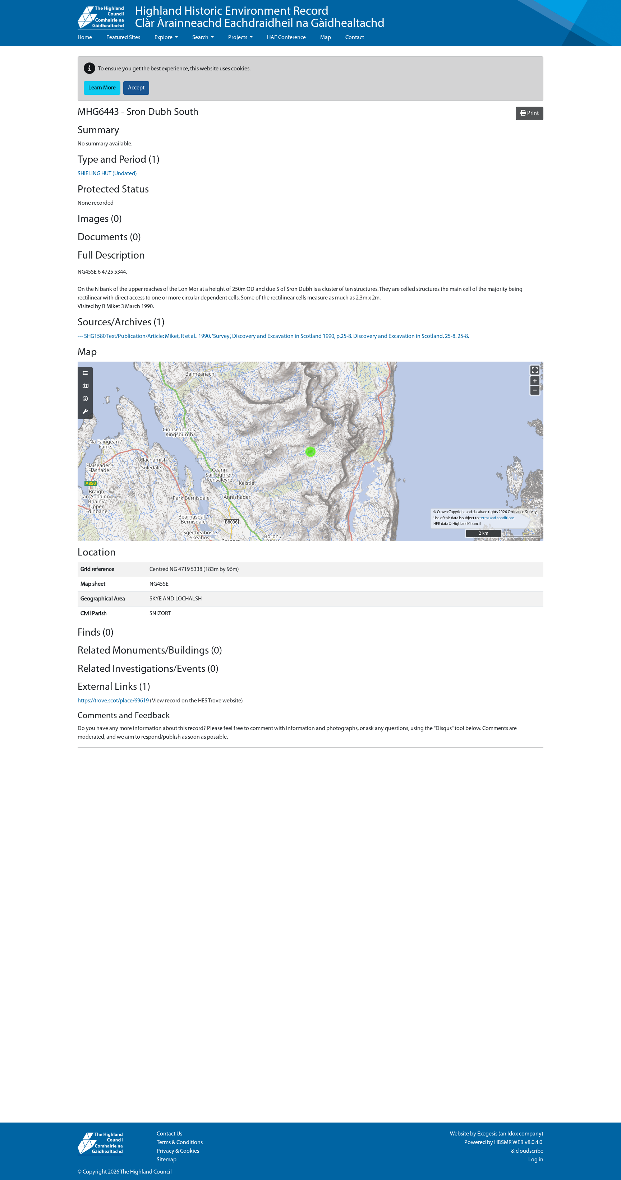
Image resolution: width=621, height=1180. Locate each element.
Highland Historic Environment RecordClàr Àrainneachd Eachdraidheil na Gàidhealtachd (260, 18)
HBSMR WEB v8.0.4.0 (518, 1143)
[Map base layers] (85, 386)
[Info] (85, 399)
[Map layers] (85, 373)
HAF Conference (286, 38)
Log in (535, 1160)
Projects (238, 38)
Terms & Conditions (180, 1143)
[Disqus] (310, 843)
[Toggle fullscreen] (534, 370)
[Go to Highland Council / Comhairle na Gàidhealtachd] (101, 14)
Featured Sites (123, 38)
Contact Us (169, 1134)
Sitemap (166, 1160)
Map (325, 38)
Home (85, 38)
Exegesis (487, 1134)
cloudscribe (529, 1151)
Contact (354, 38)
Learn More (102, 88)
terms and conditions (496, 518)
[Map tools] (85, 412)
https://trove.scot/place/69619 (113, 701)
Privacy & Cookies (178, 1151)
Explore (164, 38)
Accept (136, 88)
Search (201, 38)
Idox (512, 1134)
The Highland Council (146, 1172)
